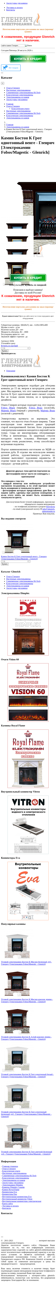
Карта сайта (7, 1203)
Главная (9, 104)
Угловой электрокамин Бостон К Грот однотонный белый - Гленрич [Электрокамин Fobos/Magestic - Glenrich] (27, 1075)
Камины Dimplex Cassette (13, 1187)
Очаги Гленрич (13, 88)
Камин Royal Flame (10, 1190)
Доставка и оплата (14, 7)
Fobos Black (8, 407)
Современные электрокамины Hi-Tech (23, 92)
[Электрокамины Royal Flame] (28, 758)
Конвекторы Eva (9, 1192)
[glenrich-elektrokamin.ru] (21, 25)
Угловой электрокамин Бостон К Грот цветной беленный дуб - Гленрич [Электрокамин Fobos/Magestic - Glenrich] (26, 1153)
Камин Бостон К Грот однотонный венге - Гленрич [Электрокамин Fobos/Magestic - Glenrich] (24, 557)
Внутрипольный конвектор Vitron (17, 1199)
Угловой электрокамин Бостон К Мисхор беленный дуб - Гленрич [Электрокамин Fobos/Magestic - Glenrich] (26, 963)
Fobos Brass (35, 407)
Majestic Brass (48, 410)
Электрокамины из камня (17, 97)
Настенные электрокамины (18, 90)
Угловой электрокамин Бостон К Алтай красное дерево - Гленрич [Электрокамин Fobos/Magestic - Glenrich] (26, 1038)
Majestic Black (8, 410)
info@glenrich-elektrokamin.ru (48, 510)
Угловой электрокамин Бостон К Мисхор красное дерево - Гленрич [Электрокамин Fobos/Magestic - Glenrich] (27, 1000)
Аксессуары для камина (16, 3)
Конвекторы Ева (9, 1194)
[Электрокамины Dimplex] (28, 626)
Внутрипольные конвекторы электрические (21, 1201)
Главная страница (10, 1166)
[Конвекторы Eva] (28, 891)
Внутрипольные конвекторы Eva (17, 1196)
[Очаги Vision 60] (28, 692)
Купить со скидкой (9, 346)
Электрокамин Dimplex (12, 1185)
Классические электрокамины (19, 95)
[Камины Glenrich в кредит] (28, 58)
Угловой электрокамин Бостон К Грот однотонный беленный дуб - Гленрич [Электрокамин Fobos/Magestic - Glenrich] (26, 1114)
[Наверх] (2, 1236)
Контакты (10, 10)
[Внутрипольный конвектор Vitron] (28, 825)
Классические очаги (20, 108)
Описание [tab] (10, 371)
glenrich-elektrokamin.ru (25, 1240)
